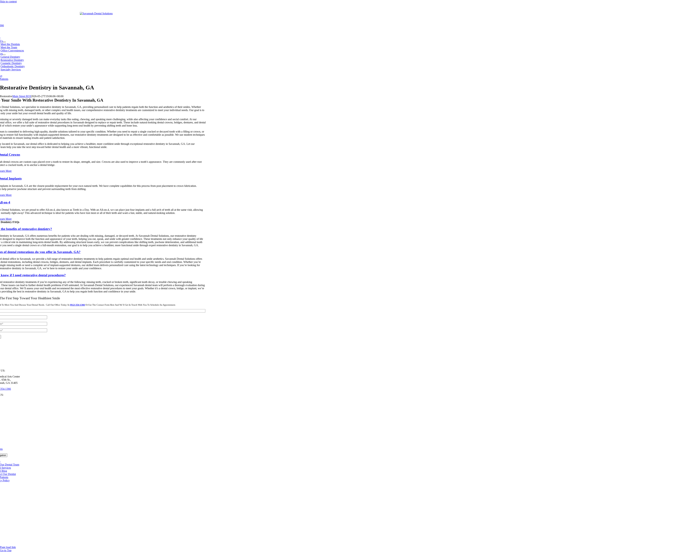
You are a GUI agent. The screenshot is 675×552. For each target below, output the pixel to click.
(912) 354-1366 (77, 305)
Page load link (8, 547)
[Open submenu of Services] (4, 54)
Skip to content (8, 1)
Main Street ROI (21, 96)
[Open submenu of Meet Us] (4, 42)
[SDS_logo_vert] (96, 13)
